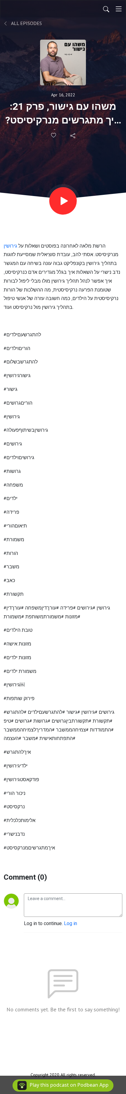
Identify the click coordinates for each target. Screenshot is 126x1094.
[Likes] (53, 135)
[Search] (106, 9)
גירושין (10, 246)
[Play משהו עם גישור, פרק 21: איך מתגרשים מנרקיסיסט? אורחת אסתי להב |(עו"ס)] (63, 201)
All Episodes (26, 23)
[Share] (73, 135)
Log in (70, 923)
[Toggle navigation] (119, 9)
